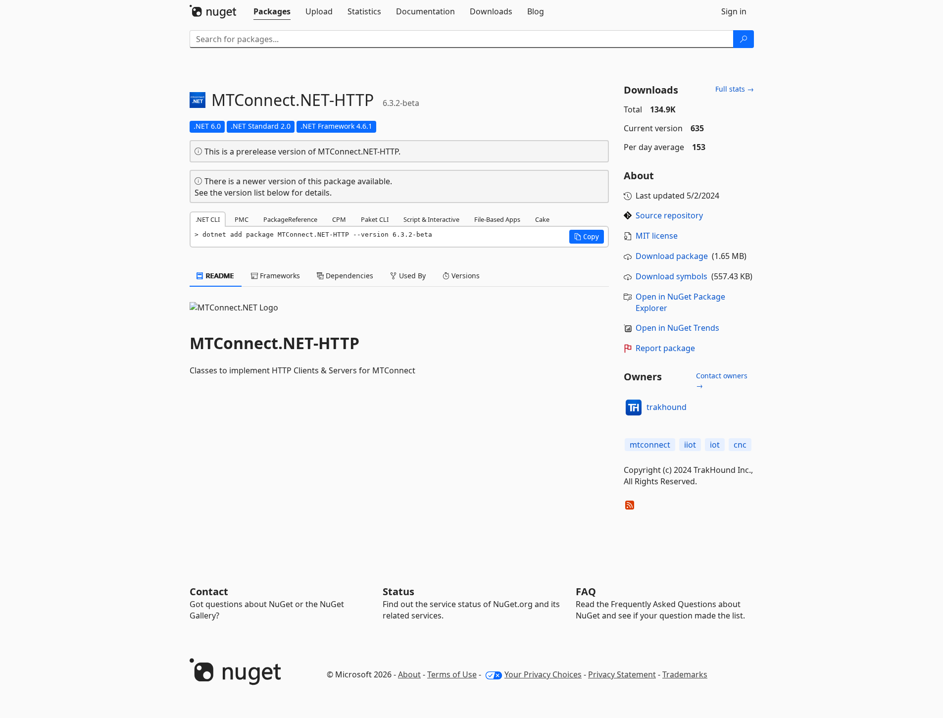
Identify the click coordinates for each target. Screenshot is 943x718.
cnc (740, 444)
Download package (672, 256)
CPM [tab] (339, 219)
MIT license (657, 235)
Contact (209, 591)
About (409, 674)
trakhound (666, 407)
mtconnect (650, 444)
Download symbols (671, 276)
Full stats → (734, 89)
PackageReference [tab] (290, 219)
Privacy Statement (622, 674)
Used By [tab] (411, 275)
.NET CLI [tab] (208, 219)
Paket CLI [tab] (375, 219)
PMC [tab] (241, 219)
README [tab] (219, 275)
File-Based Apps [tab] (497, 219)
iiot (690, 444)
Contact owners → (721, 380)
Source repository (669, 215)
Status (398, 591)
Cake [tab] (542, 219)
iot (715, 444)
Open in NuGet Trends (677, 327)
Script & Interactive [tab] (431, 219)
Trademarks (684, 674)
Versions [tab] (464, 275)
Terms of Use (452, 674)
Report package (665, 348)
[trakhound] (634, 407)
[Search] (743, 39)
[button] (586, 237)
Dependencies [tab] (348, 275)
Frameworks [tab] (279, 275)
